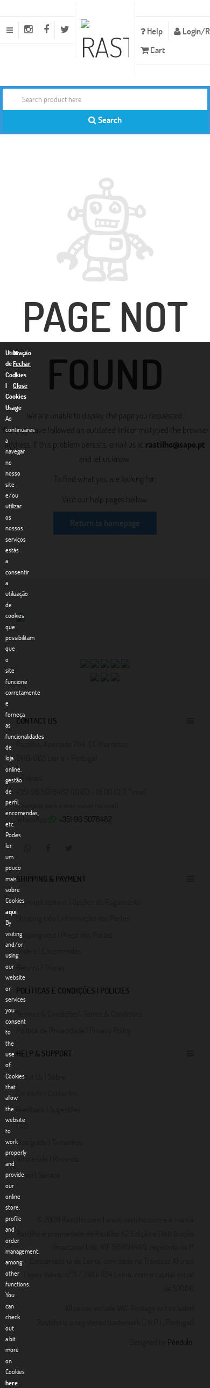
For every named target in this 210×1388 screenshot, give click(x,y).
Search (109, 119)
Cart (157, 49)
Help (154, 31)
